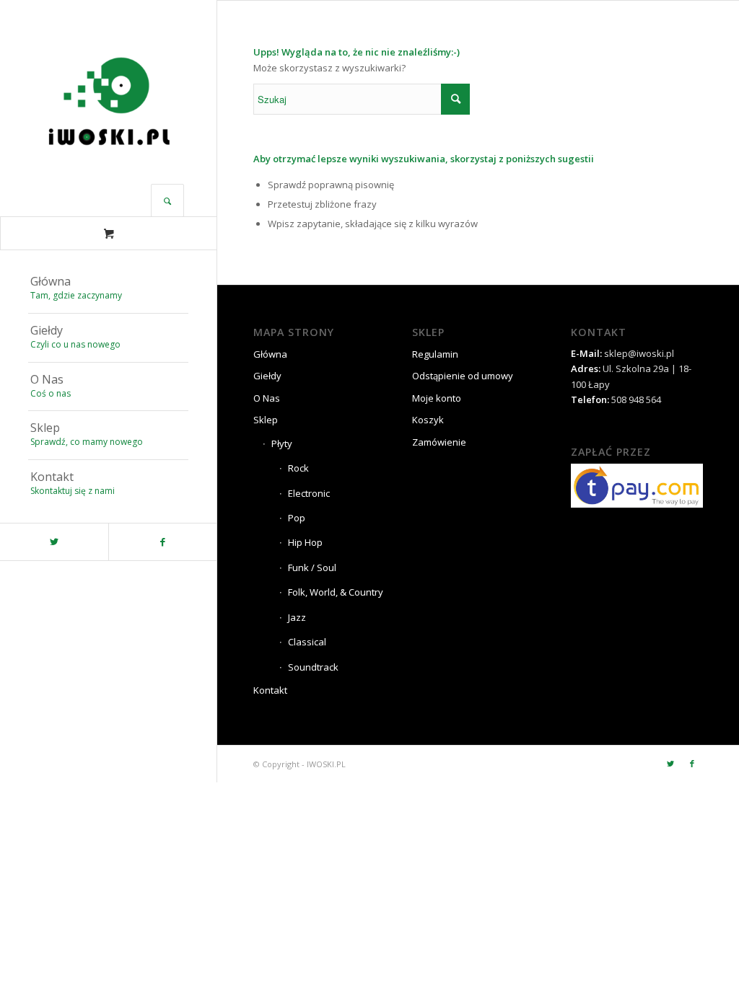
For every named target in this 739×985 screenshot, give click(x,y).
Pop (296, 517)
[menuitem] (108, 289)
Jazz (297, 617)
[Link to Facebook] (162, 542)
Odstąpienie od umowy (462, 375)
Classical (307, 641)
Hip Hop (305, 542)
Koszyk (428, 419)
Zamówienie (439, 442)
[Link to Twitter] (54, 542)
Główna (270, 354)
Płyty (281, 443)
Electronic (309, 493)
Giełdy (267, 375)
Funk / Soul (312, 567)
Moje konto (436, 398)
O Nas (266, 398)
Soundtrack (313, 667)
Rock (298, 467)
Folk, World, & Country (335, 592)
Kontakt (270, 690)
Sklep (265, 419)
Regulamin (435, 354)
